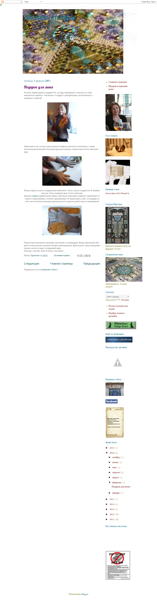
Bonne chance (49, 17)
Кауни (35, 196)
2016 (111, 453)
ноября (116, 457)
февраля (116, 482)
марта (115, 477)
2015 (111, 499)
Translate (125, 300)
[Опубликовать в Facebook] (86, 255)
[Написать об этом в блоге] (81, 255)
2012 (111, 514)
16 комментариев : (62, 255)
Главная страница (61, 263)
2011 (111, 519)
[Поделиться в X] (84, 255)
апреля (116, 472)
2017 (111, 448)
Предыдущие (91, 263)
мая (114, 467)
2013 (111, 509)
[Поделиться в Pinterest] (89, 255)
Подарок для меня (38, 87)
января (116, 493)
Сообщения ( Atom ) (48, 270)
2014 (111, 504)
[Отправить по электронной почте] (78, 255)
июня (115, 462)
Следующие (31, 263)
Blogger (84, 594)
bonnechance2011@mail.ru (117, 193)
